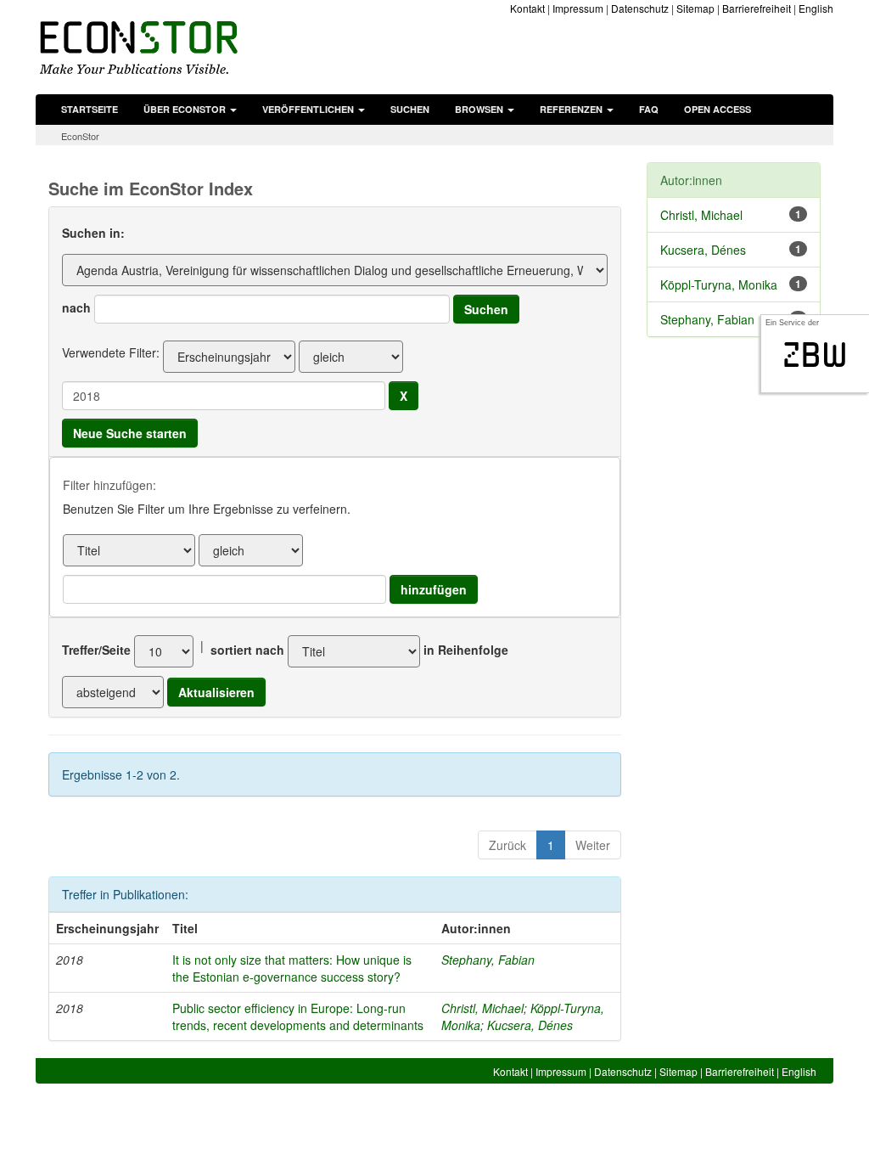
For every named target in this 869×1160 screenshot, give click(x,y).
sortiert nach (247, 649)
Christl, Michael (482, 1008)
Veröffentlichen (309, 109)
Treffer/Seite (96, 649)
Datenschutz (640, 8)
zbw (815, 355)
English (816, 8)
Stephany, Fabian (488, 959)
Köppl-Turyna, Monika (718, 284)
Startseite (89, 109)
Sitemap (695, 8)
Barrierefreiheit (756, 8)
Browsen (480, 109)
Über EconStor (185, 109)
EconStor (80, 136)
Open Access (717, 109)
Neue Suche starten (130, 433)
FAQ (649, 109)
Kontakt (527, 8)
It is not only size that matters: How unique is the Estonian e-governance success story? (292, 968)
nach (76, 307)
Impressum (577, 8)
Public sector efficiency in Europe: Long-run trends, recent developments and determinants (297, 1016)
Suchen (409, 109)
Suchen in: (93, 232)
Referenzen (572, 109)
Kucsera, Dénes (530, 1024)
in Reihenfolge (465, 649)
